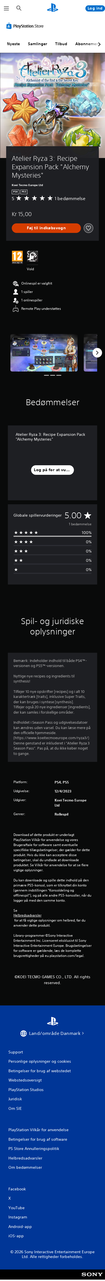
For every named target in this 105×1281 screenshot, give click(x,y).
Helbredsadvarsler (27, 915)
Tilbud (61, 43)
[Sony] (92, 1278)
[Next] (97, 353)
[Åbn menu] (6, 8)
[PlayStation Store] (26, 25)
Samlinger (37, 43)
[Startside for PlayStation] (53, 8)
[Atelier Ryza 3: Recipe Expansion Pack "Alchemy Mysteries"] (44, 353)
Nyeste (13, 43)
